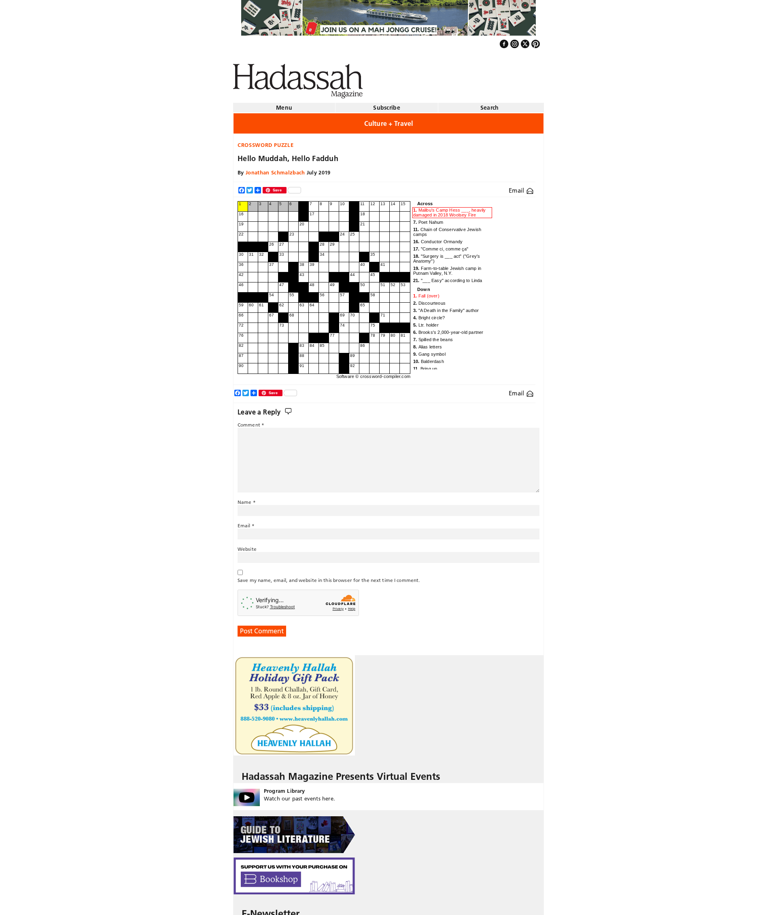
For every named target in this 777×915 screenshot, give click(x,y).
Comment (251, 421)
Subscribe (386, 104)
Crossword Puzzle (265, 141)
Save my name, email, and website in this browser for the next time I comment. (329, 577)
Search (489, 104)
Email (517, 187)
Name (247, 499)
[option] (451, 209)
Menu (284, 104)
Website (247, 546)
